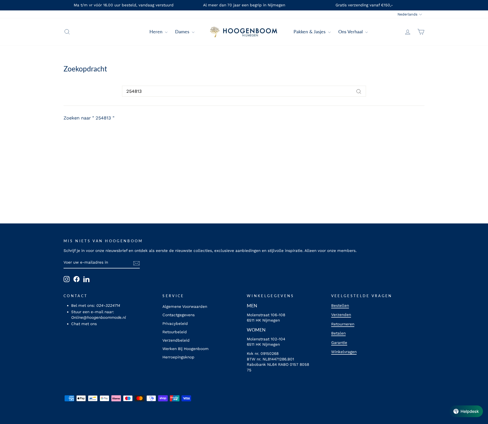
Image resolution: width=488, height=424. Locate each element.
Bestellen (340, 305)
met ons (89, 324)
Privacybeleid (175, 323)
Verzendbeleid (176, 340)
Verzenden (341, 314)
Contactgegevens (178, 315)
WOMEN (256, 329)
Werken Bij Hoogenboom (185, 348)
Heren (156, 31)
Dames (183, 31)
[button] (466, 411)
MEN (252, 305)
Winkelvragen (344, 352)
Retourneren (342, 324)
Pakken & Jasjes (310, 31)
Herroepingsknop (178, 357)
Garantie (339, 342)
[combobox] (244, 91)
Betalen (338, 333)
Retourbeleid (174, 332)
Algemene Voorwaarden (184, 306)
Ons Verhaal (351, 31)
